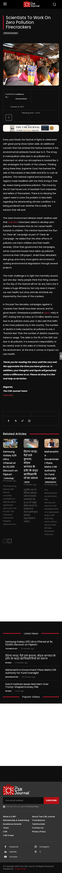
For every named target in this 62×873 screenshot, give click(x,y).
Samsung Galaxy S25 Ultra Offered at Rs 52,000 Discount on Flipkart (10, 463)
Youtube (13, 857)
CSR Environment (10, 33)
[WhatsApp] (29, 421)
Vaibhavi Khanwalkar (21, 96)
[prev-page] (5, 541)
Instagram (44, 847)
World (27, 482)
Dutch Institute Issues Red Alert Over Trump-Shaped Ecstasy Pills (27, 685)
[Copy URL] (22, 421)
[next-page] (10, 541)
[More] (9, 117)
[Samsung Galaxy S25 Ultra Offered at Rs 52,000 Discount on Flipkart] (10, 443)
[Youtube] (5, 857)
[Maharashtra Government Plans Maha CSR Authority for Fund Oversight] (51, 443)
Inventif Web (20, 869)
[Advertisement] (31, 590)
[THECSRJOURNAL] (32, 4)
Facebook (13, 847)
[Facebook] (8, 421)
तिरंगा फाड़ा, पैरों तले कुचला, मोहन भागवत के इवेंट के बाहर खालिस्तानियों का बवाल (31, 465)
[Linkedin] (5, 852)
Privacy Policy (33, 806)
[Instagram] (35, 847)
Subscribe (8, 395)
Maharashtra (50, 482)
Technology (9, 478)
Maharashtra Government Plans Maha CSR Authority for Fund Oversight (51, 465)
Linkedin (13, 852)
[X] (15, 421)
